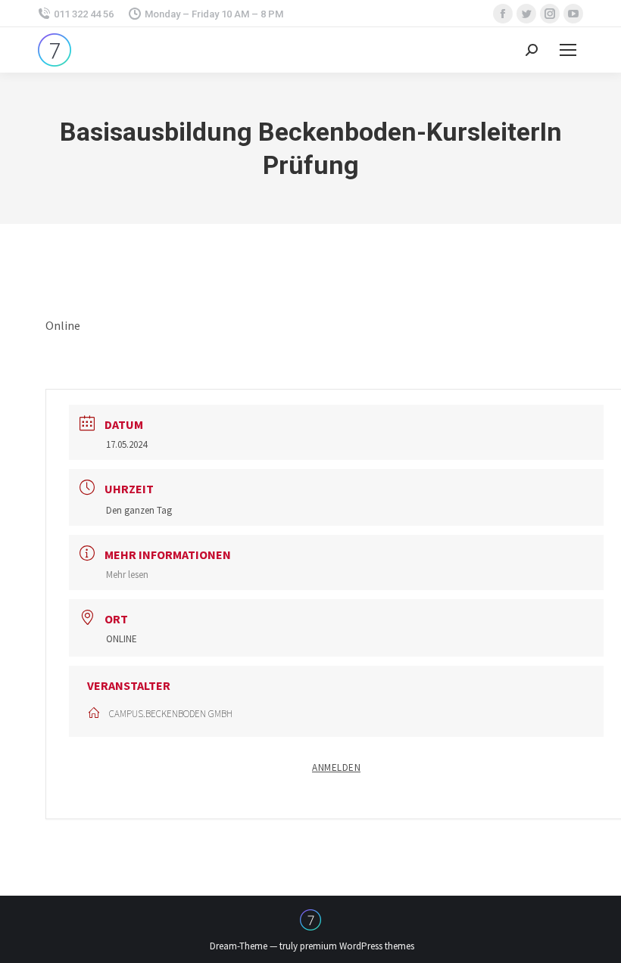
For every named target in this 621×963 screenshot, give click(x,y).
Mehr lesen (127, 574)
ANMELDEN (336, 767)
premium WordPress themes (357, 946)
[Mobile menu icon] (568, 50)
